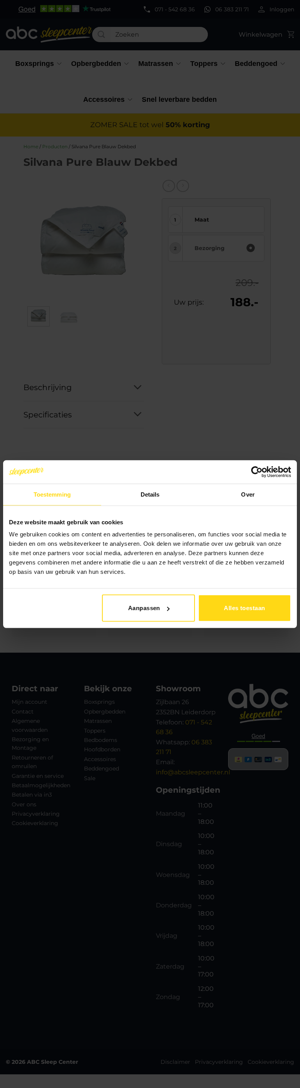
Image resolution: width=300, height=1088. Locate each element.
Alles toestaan (244, 608)
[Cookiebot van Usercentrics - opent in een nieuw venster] (257, 471)
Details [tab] (150, 494)
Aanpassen (144, 608)
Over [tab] (247, 494)
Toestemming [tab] (52, 494)
